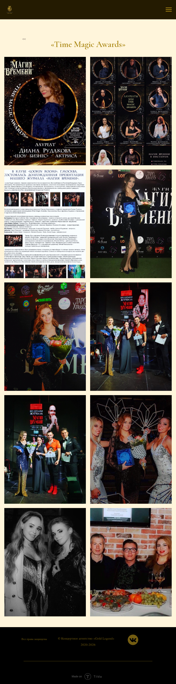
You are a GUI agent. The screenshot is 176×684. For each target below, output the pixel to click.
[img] (133, 639)
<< (24, 38)
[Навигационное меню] (169, 10)
